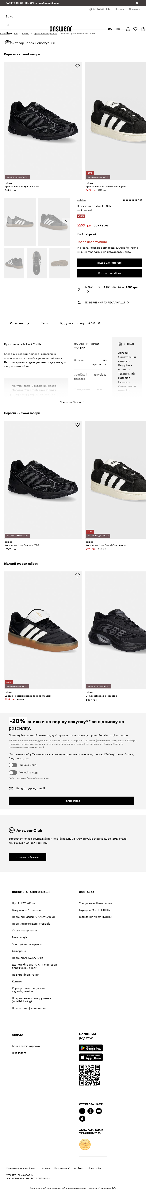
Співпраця (19, 967)
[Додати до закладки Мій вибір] (77, 66)
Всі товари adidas (109, 273)
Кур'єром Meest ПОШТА (62, 914)
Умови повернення (24, 943)
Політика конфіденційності (23, 1038)
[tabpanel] (73, 367)
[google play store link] (24, 1073)
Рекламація (19, 950)
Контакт (17, 1004)
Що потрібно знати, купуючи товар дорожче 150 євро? (24, 987)
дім (8, 41)
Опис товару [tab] (19, 323)
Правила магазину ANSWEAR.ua (24, 925)
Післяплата (100, 910)
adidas (81, 200)
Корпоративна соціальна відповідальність (22, 1013)
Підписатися (71, 800)
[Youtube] (32, 1136)
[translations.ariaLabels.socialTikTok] (15, 1144)
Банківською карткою (106, 903)
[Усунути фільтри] (137, 3)
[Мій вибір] (135, 29)
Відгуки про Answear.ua (19, 915)
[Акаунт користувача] (128, 29)
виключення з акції (33, 747)
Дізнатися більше (27, 857)
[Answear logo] (61, 28)
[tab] (80, 323)
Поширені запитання (25, 997)
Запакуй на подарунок (19, 959)
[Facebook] (15, 1136)
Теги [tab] (44, 323)
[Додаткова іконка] (18, 1170)
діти (9, 33)
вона (9, 16)
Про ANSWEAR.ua (23, 907)
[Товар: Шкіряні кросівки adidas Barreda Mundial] (43, 630)
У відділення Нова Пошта (64, 904)
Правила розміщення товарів (26, 935)
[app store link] (24, 1082)
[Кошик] (142, 29)
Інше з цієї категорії (109, 262)
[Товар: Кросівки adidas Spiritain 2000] (43, 121)
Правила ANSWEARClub (21, 976)
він (8, 25)
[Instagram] (23, 1136)
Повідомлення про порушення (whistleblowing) (24, 1027)
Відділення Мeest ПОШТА (63, 924)
